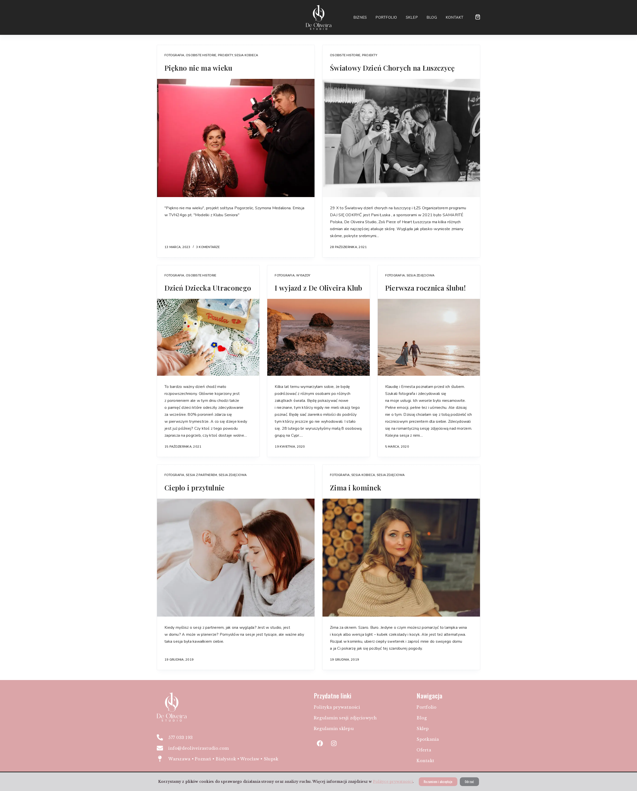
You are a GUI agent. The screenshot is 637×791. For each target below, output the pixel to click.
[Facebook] (320, 743)
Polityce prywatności (393, 781)
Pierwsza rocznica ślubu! (425, 287)
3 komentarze (208, 247)
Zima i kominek (355, 487)
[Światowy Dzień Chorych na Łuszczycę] (401, 138)
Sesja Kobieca (246, 55)
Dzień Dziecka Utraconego (207, 287)
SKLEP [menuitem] (412, 17)
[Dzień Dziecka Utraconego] (208, 337)
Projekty (225, 55)
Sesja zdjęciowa (421, 275)
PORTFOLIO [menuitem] (386, 17)
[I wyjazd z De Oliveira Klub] (318, 337)
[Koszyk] (477, 16)
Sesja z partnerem (201, 475)
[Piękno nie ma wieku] (236, 138)
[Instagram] (333, 743)
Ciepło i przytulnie (194, 487)
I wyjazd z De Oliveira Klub (318, 287)
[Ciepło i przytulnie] (236, 558)
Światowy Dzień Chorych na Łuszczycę (392, 67)
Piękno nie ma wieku (198, 67)
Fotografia (174, 55)
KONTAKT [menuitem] (455, 17)
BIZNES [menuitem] (360, 17)
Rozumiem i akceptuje (438, 781)
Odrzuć (469, 781)
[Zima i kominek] (401, 558)
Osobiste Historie (201, 55)
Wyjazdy (303, 275)
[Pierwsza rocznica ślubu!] (429, 337)
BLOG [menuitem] (431, 17)
